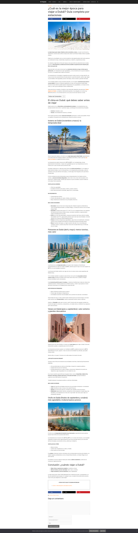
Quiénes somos (86, 1)
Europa (54, 1)
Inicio (50, 1)
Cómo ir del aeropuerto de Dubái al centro (62, 485)
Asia (59, 1)
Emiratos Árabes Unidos (54, 495)
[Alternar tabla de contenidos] (63, 96)
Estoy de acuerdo (94, 530)
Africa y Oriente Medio (74, 1)
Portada (50, 5)
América (65, 1)
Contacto (93, 1)
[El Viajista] (43, 2)
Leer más (103, 530)
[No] (136, 530)
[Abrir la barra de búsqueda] (98, 2)
